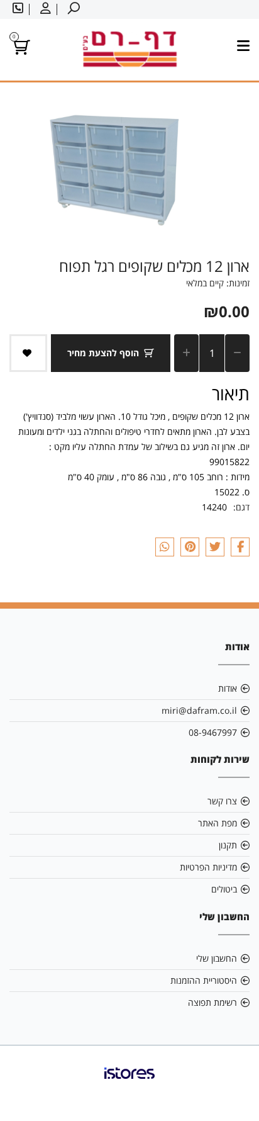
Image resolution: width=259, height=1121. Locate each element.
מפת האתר (217, 823)
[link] (129, 1083)
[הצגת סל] (19, 49)
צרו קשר (222, 801)
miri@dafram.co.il (199, 710)
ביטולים (224, 889)
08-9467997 (213, 732)
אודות (227, 688)
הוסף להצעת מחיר (103, 353)
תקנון (228, 845)
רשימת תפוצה (212, 1002)
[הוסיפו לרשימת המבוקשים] (28, 353)
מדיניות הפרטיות (208, 867)
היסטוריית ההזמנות (203, 980)
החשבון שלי (216, 958)
